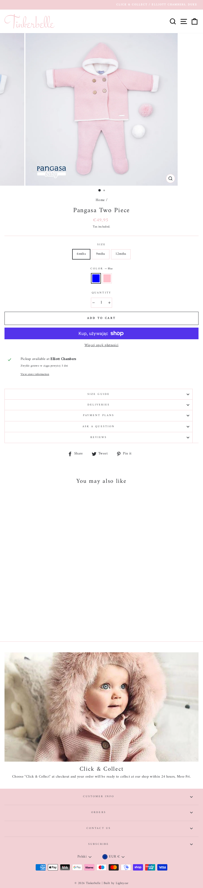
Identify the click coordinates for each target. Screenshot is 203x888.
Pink (107, 278)
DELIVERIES (98, 405)
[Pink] (45, 623)
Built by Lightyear (116, 883)
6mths (81, 254)
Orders (98, 812)
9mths (100, 254)
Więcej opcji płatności (101, 346)
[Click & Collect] (101, 707)
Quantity (101, 293)
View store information (35, 374)
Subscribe (98, 844)
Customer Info (98, 796)
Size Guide (98, 394)
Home (100, 200)
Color (101, 269)
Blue (95, 278)
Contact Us (98, 828)
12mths (120, 254)
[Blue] (39, 623)
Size (101, 245)
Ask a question (98, 426)
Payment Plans (98, 415)
